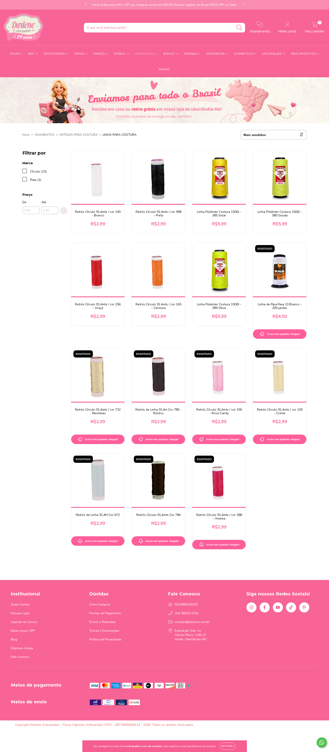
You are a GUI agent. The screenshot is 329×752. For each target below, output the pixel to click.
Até (43, 202)
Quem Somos (20, 604)
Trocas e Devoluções (104, 631)
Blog (14, 639)
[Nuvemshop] (300, 725)
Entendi (227, 746)
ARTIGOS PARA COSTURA (78, 135)
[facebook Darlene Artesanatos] (265, 607)
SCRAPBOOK (216, 54)
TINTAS (79, 54)
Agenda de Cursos (24, 622)
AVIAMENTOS (145, 54)
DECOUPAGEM (55, 54)
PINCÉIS (100, 54)
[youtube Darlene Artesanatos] (278, 607)
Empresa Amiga (22, 648)
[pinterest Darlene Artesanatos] (304, 607)
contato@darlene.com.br (192, 622)
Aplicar (63, 210)
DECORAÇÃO (272, 54)
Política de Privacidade (105, 639)
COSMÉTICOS (244, 54)
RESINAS (191, 54)
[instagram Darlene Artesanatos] (251, 607)
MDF (32, 54)
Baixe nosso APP (23, 631)
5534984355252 (186, 604)
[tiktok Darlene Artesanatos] (291, 607)
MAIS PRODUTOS (304, 54)
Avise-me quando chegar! (283, 334)
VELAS (15, 54)
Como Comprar (99, 604)
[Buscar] (239, 27)
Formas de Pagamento (105, 613)
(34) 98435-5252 (187, 613)
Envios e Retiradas (102, 622)
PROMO (164, 69)
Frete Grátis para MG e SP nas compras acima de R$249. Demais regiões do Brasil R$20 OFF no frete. (164, 5)
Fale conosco (20, 657)
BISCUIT (170, 54)
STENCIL (120, 54)
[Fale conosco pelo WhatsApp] (322, 742)
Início (26, 135)
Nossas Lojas (20, 613)
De (24, 202)
